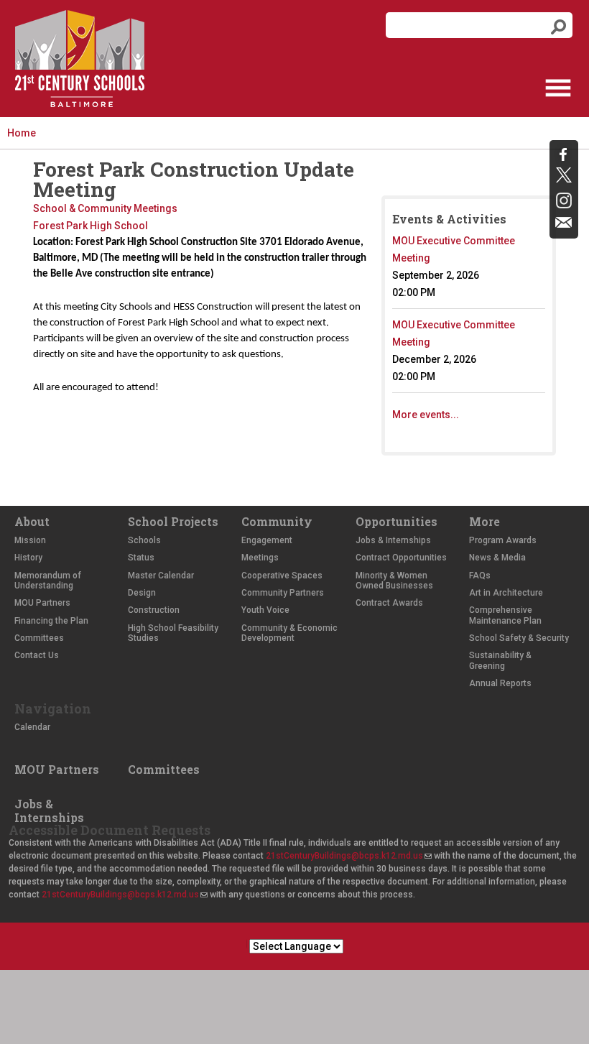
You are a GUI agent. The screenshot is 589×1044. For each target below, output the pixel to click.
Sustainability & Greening (500, 660)
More (484, 521)
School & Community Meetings (105, 208)
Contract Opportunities (401, 558)
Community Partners (282, 593)
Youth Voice (265, 610)
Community (276, 521)
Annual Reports (500, 683)
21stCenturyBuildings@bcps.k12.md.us (348, 856)
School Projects (173, 521)
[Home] (79, 58)
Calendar (32, 727)
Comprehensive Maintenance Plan (505, 615)
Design (142, 593)
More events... (425, 414)
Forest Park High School (90, 225)
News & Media (497, 558)
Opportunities (396, 521)
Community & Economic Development (289, 633)
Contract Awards (389, 603)
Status (141, 558)
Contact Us (36, 655)
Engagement (266, 540)
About (32, 521)
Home (21, 133)
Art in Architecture (506, 593)
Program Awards (503, 540)
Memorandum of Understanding (47, 580)
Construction (154, 610)
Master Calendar (161, 575)
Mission (30, 540)
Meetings (260, 558)
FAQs (480, 575)
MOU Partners (42, 603)
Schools (144, 540)
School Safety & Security (519, 638)
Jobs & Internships (393, 540)
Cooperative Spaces (282, 575)
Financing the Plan (51, 621)
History (28, 558)
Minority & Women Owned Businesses (394, 580)
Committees (39, 638)
